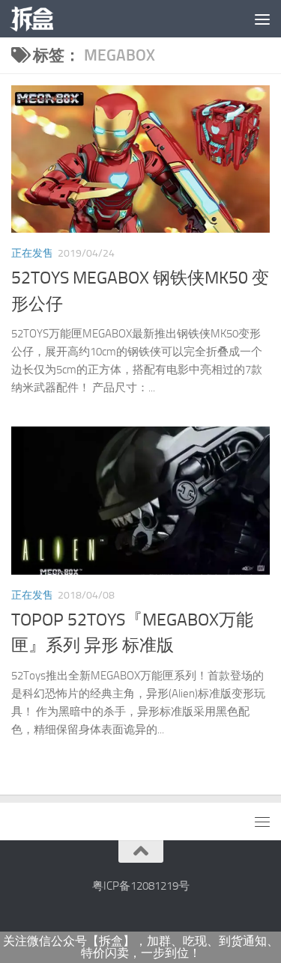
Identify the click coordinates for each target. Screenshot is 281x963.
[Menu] (262, 18)
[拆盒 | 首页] (39, 18)
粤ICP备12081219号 (141, 886)
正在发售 (32, 253)
